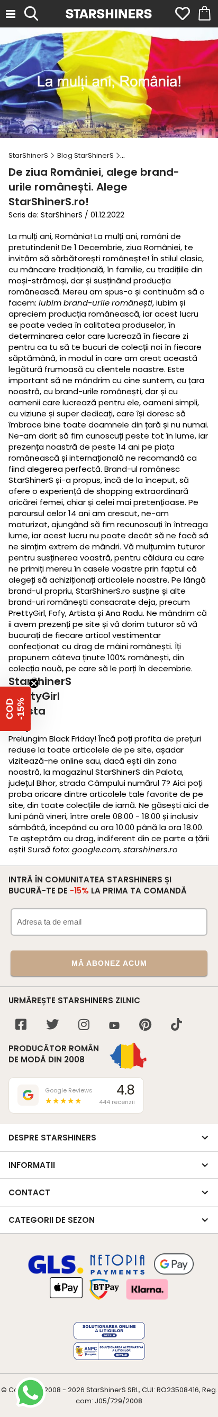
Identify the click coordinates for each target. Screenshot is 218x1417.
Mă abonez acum (109, 963)
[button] (15, 709)
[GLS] (56, 1272)
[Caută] (31, 12)
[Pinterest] (145, 1026)
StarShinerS (106, 1390)
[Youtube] (114, 1026)
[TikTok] (176, 1026)
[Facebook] (20, 1026)
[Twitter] (52, 1026)
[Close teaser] (34, 683)
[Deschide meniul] (10, 13)
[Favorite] (182, 14)
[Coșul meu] (204, 14)
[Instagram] (83, 1026)
